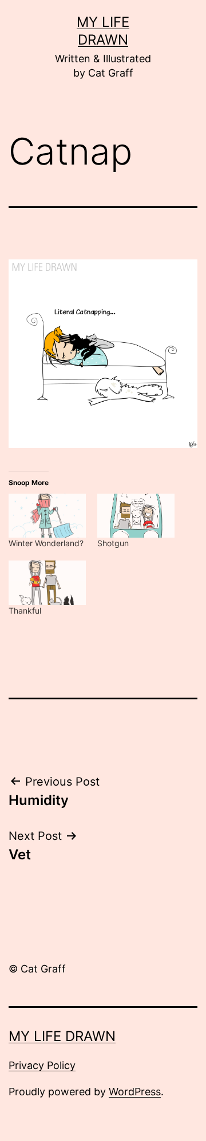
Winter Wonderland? (46, 543)
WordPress (135, 1092)
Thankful (25, 610)
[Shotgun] (136, 516)
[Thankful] (47, 582)
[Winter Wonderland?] (47, 516)
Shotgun (113, 543)
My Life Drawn (62, 1036)
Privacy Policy (42, 1065)
